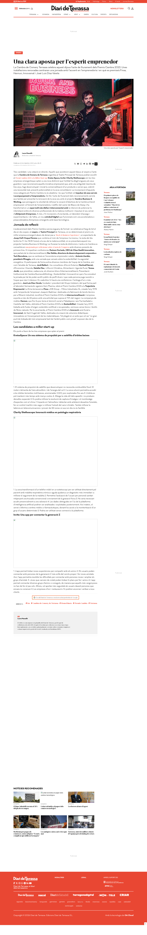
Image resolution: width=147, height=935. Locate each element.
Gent (77, 14)
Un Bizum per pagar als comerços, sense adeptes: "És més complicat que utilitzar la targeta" (27, 834)
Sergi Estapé (108, 244)
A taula (117, 1)
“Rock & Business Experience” (68, 235)
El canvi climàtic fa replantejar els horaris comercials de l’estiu (112, 266)
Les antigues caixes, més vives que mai (54, 833)
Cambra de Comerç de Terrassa (45, 603)
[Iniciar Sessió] (132, 8)
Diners (86, 14)
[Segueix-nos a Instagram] (19, 883)
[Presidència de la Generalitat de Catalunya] (114, 883)
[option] (74, 114)
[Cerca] (129, 8)
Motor (104, 1)
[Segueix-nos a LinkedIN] (27, 883)
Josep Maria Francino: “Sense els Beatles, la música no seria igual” (112, 239)
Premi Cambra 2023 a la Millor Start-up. (31, 178)
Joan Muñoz (108, 212)
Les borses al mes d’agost (78, 806)
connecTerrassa (128, 1)
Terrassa (34, 14)
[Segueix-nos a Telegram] (25, 883)
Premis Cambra (80, 603)
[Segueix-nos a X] (17, 883)
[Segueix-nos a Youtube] (30, 883)
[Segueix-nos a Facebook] (14, 883)
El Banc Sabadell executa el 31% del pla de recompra (26, 807)
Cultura (95, 14)
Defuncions (113, 14)
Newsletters (117, 9)
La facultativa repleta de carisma (113, 253)
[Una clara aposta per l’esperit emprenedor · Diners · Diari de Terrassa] (70, 9)
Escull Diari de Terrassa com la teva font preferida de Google (57, 597)
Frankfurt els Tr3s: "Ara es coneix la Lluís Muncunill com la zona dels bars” (112, 223)
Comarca (45, 14)
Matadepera (56, 14)
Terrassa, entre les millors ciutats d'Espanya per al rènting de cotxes (81, 833)
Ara (28, 603)
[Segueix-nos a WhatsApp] (22, 883)
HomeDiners (66, 603)
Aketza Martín (109, 230)
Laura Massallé (27, 153)
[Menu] (16, 9)
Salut (110, 1)
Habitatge (96, 1)
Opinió (67, 14)
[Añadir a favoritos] (96, 163)
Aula (88, 1)
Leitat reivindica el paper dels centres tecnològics (52, 807)
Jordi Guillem (108, 272)
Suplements (82, 1)
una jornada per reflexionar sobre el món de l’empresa (47, 247)
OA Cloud (129, 915)
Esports (103, 14)
